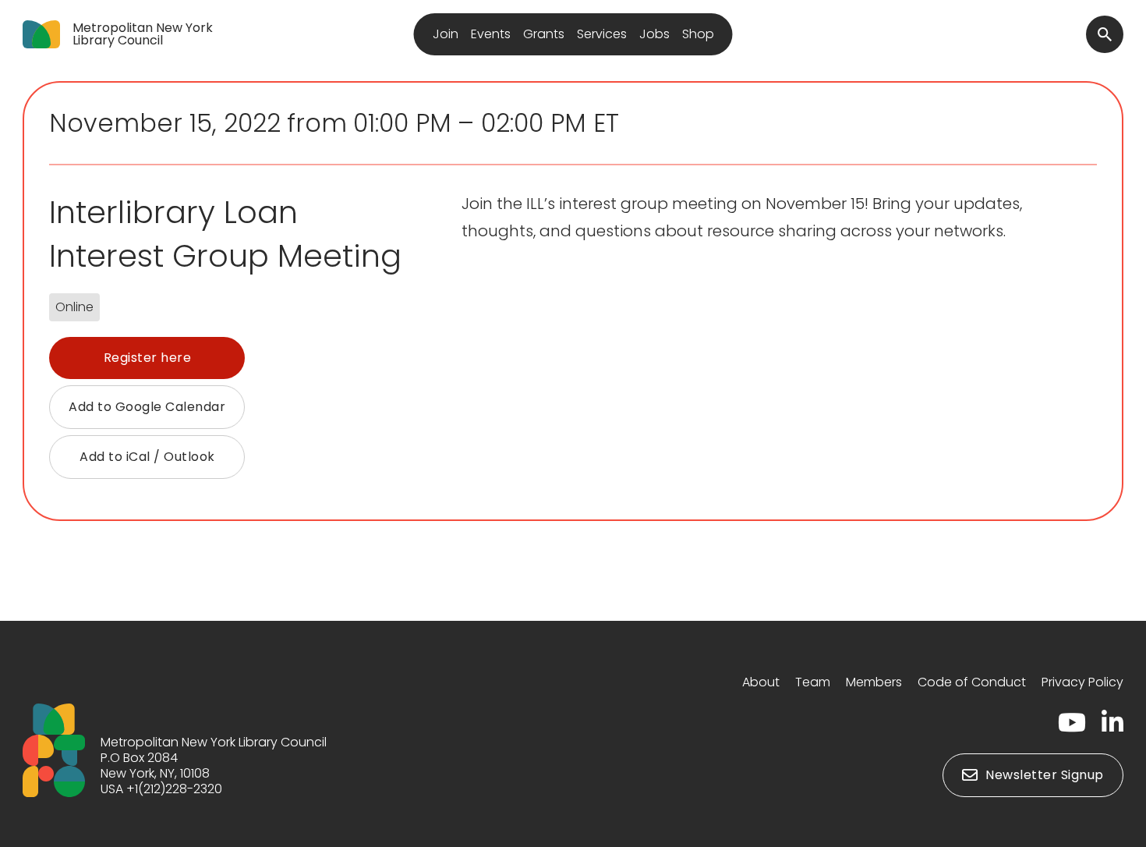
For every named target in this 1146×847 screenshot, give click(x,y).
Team (812, 682)
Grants (543, 34)
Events (491, 34)
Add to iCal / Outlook (147, 457)
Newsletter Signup (1044, 775)
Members (874, 682)
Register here (148, 358)
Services (602, 34)
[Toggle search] (1104, 34)
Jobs (654, 34)
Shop (698, 34)
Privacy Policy (1082, 682)
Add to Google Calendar (147, 407)
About (761, 682)
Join (445, 34)
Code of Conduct (972, 682)
